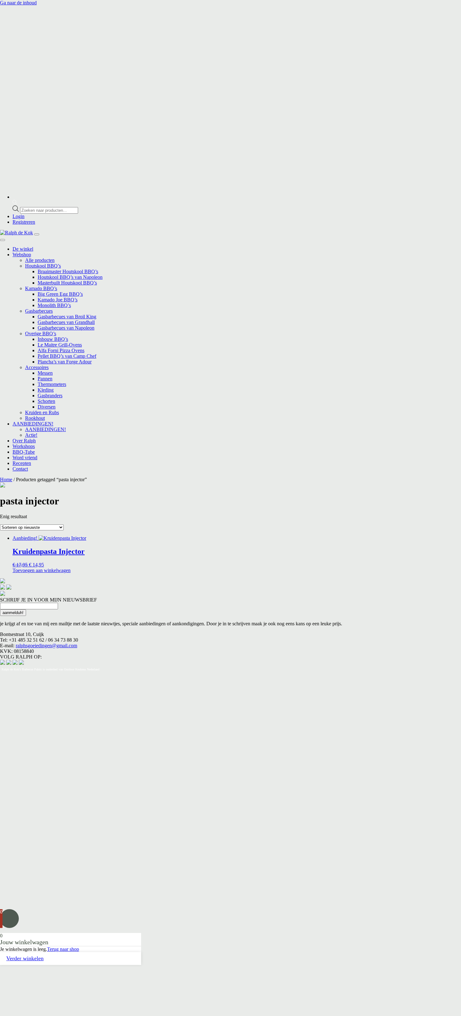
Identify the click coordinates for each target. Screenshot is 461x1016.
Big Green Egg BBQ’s (60, 294)
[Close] (2, 240)
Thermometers (52, 384)
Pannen (45, 378)
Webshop (22, 254)
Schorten (46, 401)
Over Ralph (24, 440)
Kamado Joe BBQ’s (57, 299)
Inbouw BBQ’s (53, 339)
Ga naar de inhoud (18, 2)
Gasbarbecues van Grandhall (66, 322)
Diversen (47, 406)
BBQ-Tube (24, 452)
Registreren (24, 222)
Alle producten (40, 260)
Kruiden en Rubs (42, 412)
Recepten (22, 463)
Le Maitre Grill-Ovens (60, 344)
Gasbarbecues (39, 311)
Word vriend (25, 457)
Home (6, 479)
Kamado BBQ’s (41, 288)
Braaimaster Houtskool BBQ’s (68, 271)
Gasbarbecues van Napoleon (66, 328)
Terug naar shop (63, 949)
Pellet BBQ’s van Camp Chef (67, 356)
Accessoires (37, 367)
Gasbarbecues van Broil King (67, 316)
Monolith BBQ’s (54, 305)
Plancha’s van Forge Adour (65, 361)
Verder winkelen (25, 958)
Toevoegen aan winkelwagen (42, 570)
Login (18, 216)
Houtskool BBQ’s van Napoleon (70, 277)
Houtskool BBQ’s (43, 265)
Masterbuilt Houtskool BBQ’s (67, 282)
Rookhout (35, 418)
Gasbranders (50, 395)
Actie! (31, 435)
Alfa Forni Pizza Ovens (61, 350)
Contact (20, 469)
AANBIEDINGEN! (33, 423)
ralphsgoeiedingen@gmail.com (46, 645)
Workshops (24, 446)
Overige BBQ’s (40, 333)
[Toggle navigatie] (36, 234)
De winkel (23, 249)
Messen (45, 373)
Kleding (46, 390)
